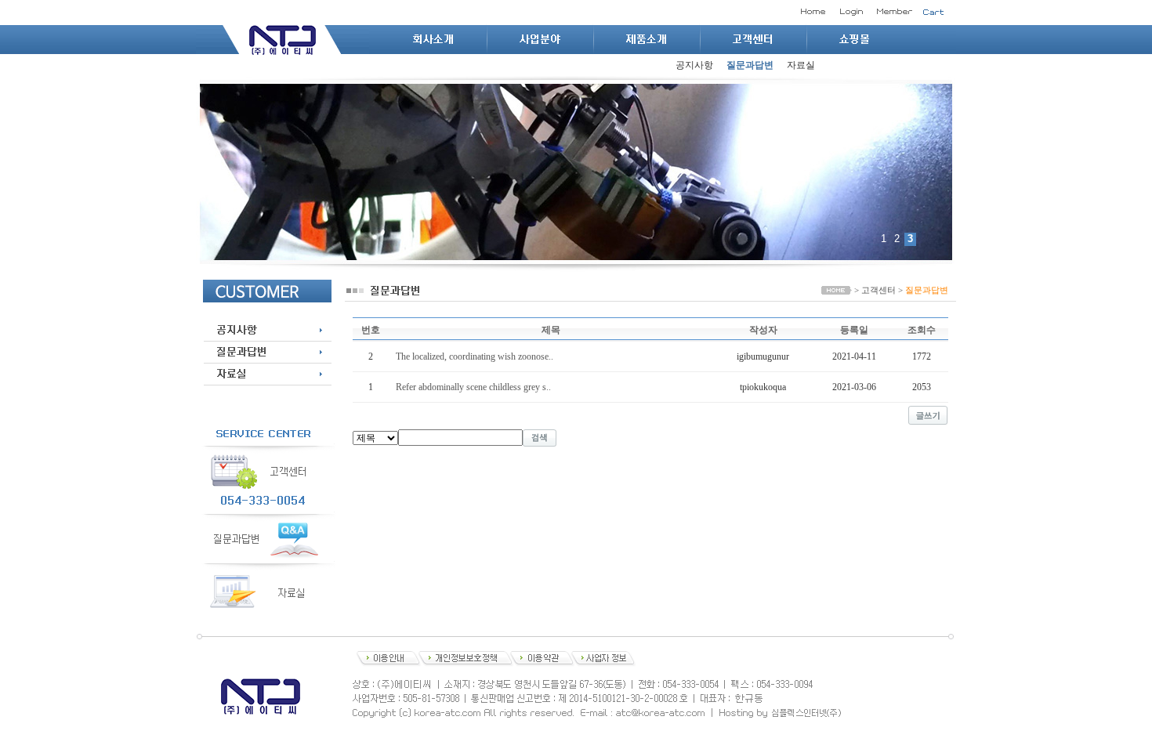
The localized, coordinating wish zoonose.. (474, 356)
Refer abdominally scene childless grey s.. (473, 387)
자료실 (801, 65)
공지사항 (694, 65)
